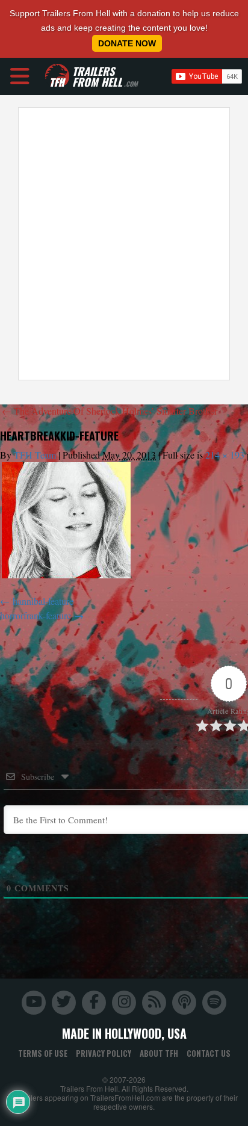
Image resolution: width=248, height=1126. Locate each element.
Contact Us (209, 1053)
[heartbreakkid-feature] (66, 520)
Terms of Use (42, 1053)
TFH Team (35, 454)
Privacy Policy (103, 1053)
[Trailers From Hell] (57, 76)
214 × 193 (224, 454)
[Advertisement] (124, 244)
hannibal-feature (43, 601)
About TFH (159, 1053)
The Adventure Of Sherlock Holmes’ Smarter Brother (109, 410)
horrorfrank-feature (35, 615)
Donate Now (127, 43)
